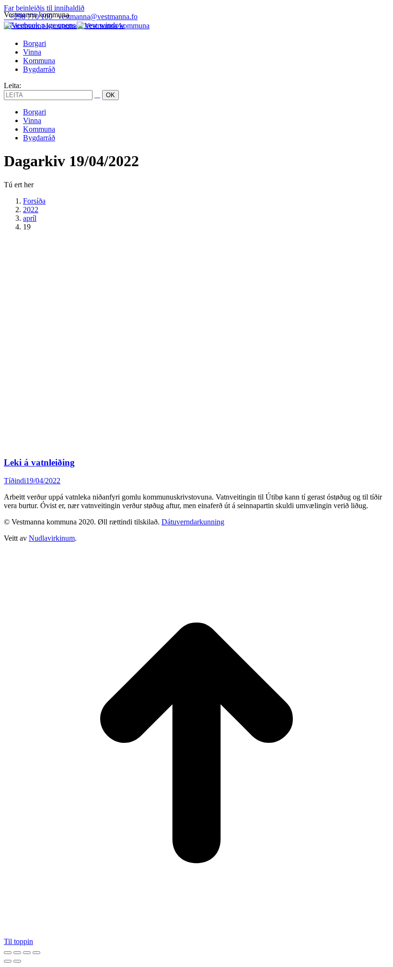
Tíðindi (15, 481)
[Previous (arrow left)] (8, 961)
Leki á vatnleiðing (39, 462)
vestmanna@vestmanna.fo (98, 16)
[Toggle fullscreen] (27, 952)
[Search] (97, 95)
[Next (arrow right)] (17, 961)
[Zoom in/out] (36, 952)
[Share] (17, 952)
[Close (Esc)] (8, 952)
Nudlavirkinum (52, 538)
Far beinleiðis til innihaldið (44, 8)
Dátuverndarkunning (193, 522)
